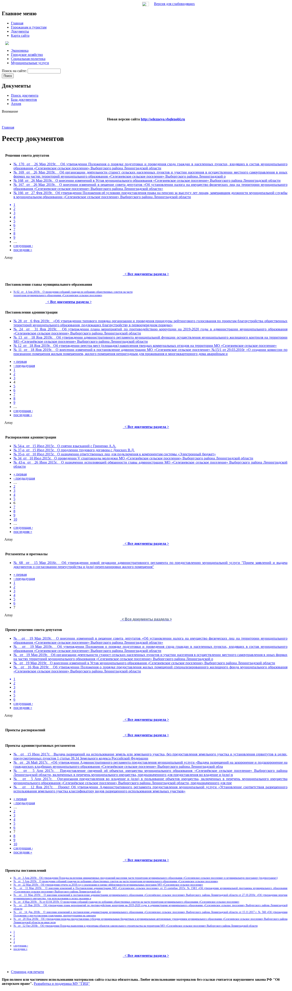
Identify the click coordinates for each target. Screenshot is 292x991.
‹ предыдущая (24, 366)
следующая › (23, 246)
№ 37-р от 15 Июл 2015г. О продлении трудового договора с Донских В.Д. (74, 450)
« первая (20, 361)
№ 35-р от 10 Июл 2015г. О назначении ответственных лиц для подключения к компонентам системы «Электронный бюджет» (114, 454)
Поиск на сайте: (15, 71)
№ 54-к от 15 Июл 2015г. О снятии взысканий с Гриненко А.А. (64, 446)
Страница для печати (27, 972)
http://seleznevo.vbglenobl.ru (163, 119)
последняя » (22, 250)
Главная (8, 127)
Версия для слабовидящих (174, 4)
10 (15, 519)
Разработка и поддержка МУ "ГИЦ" (62, 984)
